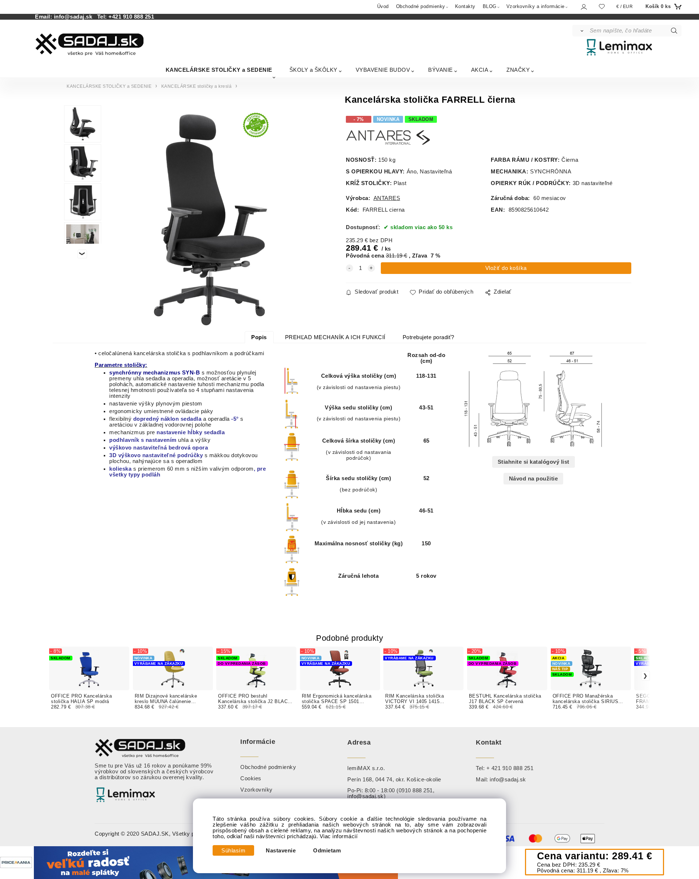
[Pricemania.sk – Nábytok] (16, 862)
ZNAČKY (518, 70)
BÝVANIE (440, 70)
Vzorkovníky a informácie (535, 6)
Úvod (383, 6)
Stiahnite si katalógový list (533, 462)
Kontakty (465, 6)
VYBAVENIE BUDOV (383, 70)
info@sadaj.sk (75, 17)
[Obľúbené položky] (601, 6)
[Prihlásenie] (583, 6)
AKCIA (480, 70)
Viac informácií (339, 836)
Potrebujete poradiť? (428, 337)
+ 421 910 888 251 (510, 768)
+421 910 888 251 (131, 17)
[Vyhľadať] (580, 30)
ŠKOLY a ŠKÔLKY (313, 70)
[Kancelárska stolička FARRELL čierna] (211, 218)
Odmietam (327, 851)
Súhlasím (233, 851)
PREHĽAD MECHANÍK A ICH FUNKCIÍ (335, 337)
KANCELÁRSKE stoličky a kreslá (196, 86)
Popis (259, 337)
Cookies (250, 778)
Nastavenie (281, 851)
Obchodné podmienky (420, 6)
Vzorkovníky (256, 790)
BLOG (490, 6)
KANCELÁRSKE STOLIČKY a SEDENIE (219, 70)
